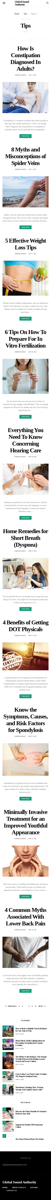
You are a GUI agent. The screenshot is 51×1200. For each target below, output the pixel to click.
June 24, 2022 (32, 352)
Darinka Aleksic (20, 75)
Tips (25, 14)
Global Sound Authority (19, 1182)
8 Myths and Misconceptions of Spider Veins (25, 156)
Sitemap (34, 1187)
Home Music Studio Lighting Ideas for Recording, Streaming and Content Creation (30, 1043)
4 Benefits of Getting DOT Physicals (25, 625)
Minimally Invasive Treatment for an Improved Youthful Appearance (25, 822)
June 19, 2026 (19, 1079)
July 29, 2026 (19, 1034)
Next (40, 1006)
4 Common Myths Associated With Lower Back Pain (25, 916)
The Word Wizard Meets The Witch (29, 1139)
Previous (12, 1006)
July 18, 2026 (19, 1064)
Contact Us (11, 1190)
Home (16, 14)
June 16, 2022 (32, 838)
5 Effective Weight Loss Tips (25, 244)
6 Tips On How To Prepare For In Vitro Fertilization (25, 339)
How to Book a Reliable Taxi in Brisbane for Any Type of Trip (31, 1029)
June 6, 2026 (19, 1092)
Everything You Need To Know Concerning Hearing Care (25, 440)
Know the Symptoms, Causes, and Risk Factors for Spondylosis (25, 719)
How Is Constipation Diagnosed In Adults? (25, 58)
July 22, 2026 (19, 1048)
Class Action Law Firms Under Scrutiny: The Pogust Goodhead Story (31, 1075)
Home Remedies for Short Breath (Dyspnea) (25, 538)
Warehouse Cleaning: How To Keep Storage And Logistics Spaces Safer (29, 1088)
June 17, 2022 (32, 551)
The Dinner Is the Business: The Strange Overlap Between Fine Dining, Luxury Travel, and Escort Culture (31, 1059)
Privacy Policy (19, 1187)
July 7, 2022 (32, 75)
